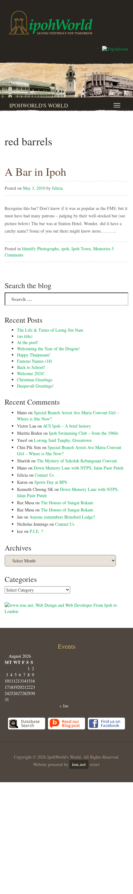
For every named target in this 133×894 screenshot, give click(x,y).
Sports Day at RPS (50, 482)
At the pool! (27, 342)
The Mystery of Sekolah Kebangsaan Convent (77, 461)
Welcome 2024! (31, 373)
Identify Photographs (40, 249)
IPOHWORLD (50, 23)
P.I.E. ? (36, 531)
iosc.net (79, 764)
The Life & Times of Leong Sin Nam (50, 330)
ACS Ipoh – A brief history (67, 426)
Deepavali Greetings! (35, 386)
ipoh (65, 249)
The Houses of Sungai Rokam (67, 503)
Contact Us (44, 475)
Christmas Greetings (34, 380)
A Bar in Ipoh (35, 171)
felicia (57, 188)
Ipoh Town (81, 249)
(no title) (24, 336)
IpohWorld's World (38, 105)
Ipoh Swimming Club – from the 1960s (83, 433)
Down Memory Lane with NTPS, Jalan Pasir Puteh (78, 468)
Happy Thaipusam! (33, 355)
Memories (101, 249)
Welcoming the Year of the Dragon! (48, 349)
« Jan (63, 706)
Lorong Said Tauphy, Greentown (63, 440)
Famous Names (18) (34, 361)
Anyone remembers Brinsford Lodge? (62, 517)
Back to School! (31, 367)
